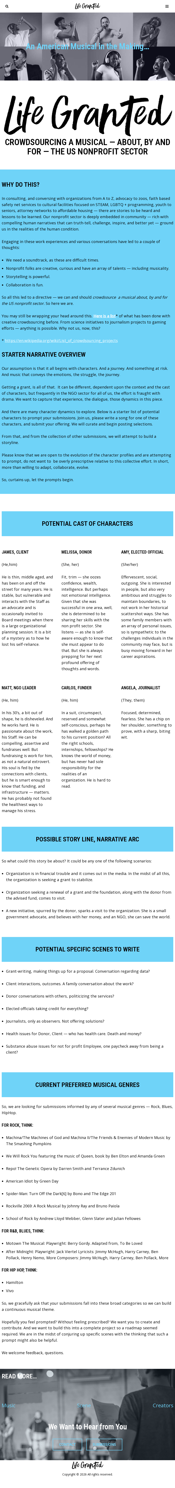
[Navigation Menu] (167, 6)
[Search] (7, 6)
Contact (67, 1444)
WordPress (106, 1483)
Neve (64, 1483)
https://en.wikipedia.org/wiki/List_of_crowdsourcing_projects (61, 340)
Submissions (104, 1444)
